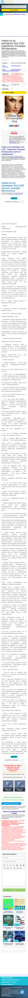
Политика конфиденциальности (10, 979)
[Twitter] (18, 126)
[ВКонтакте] (10, 126)
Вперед (14, 198)
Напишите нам (12, 141)
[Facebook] (12, 126)
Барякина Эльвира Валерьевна (16, 157)
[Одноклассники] (14, 126)
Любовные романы (16, 69)
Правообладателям (6, 977)
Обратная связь (5, 982)
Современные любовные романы (10, 70)
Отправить (14, 890)
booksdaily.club (8, 2)
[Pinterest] (16, 126)
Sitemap (14, 982)
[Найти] (25, 7)
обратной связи (5, 994)
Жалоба (14, 133)
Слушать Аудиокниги (7, 984)
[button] (4, 865)
